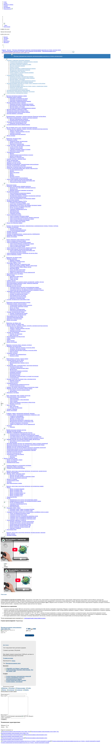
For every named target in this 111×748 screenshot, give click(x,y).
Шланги (12, 175)
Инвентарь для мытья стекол (13, 138)
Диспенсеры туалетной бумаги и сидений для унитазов (24, 376)
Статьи (5, 3)
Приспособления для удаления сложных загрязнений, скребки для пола (25, 282)
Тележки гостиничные (12, 227)
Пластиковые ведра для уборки (15, 273)
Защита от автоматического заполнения (11, 716)
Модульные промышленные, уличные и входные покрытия (22, 117)
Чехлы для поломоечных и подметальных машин (22, 198)
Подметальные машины (13, 199)
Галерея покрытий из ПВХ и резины (16, 680)
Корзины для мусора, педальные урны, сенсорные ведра (21, 379)
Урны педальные (14, 381)
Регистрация (7, 26)
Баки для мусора (14, 335)
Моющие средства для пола (14, 286)
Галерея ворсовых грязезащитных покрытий (18, 676)
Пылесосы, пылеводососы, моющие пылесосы (19, 186)
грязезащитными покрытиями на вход (34, 618)
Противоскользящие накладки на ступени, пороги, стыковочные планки (28, 86)
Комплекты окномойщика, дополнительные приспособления (22, 164)
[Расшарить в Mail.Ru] (26, 690)
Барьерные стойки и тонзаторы (15, 235)
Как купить (7, 41)
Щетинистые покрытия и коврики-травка (17, 110)
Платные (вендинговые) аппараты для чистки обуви (23, 350)
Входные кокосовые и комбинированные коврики (23, 68)
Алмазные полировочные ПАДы (18, 209)
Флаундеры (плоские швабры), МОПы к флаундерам (23, 265)
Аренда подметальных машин (17, 221)
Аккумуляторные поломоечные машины (20, 193)
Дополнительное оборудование (18, 182)
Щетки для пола (14, 277)
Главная (4, 50)
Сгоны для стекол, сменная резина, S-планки (18, 145)
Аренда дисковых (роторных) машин (19, 216)
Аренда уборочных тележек (14, 254)
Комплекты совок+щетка (16, 276)
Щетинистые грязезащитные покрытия (20, 70)
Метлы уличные (11, 135)
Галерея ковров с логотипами (14, 681)
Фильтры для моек (11, 535)
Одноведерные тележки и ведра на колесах (21, 305)
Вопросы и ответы (8, 4)
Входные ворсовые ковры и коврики (16, 102)
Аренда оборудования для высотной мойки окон (19, 179)
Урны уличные (10, 340)
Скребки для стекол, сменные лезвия (16, 159)
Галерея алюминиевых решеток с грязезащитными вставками (15, 678)
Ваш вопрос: (4, 714)
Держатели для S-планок (16, 148)
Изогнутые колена (14, 172)
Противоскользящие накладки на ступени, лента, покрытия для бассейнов (22, 51)
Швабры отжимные (12, 258)
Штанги (12, 153)
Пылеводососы (14, 189)
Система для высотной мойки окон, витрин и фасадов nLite (22, 168)
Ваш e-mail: (4, 695)
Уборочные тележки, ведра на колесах (20, 292)
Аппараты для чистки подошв (17, 349)
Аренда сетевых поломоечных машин (19, 220)
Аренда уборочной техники (14, 214)
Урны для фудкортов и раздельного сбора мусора (22, 402)
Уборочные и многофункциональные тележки (19, 291)
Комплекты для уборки (13, 392)
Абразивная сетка (14, 210)
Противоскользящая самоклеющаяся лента (12, 736)
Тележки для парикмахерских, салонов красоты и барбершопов (23, 234)
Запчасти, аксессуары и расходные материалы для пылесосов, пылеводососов (26, 471)
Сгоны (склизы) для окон (16, 146)
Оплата (5, 39)
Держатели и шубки (12, 140)
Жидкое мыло (13, 369)
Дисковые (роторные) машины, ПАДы (17, 201)
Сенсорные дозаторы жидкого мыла (19, 368)
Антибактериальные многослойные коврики (21, 82)
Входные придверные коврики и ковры (16, 96)
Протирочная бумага (15, 373)
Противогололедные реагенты (18, 134)
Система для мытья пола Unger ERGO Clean (18, 299)
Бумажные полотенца (15, 372)
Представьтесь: (5, 694)
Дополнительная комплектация (18, 197)
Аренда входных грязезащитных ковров (17, 93)
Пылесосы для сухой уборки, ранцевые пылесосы (23, 187)
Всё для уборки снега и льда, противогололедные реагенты (21, 127)
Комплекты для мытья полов (17, 261)
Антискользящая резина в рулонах (19, 88)
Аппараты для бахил (12, 353)
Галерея (6, 6)
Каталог (6, 37)
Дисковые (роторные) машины (18, 202)
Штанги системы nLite (16, 156)
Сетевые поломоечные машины (18, 194)
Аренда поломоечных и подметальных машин (19, 242)
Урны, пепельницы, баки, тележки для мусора (18, 395)
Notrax (13, 660)
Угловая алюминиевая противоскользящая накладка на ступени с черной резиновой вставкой (25, 742)
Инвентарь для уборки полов (14, 257)
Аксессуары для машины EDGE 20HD (20, 204)
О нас (5, 1)
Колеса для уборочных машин (14, 223)
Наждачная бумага (14, 212)
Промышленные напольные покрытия (20, 120)
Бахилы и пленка (14, 355)
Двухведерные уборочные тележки (19, 306)
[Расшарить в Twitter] (28, 688)
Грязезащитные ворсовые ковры (15, 75)
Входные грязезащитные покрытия (19, 119)
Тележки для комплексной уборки (18, 294)
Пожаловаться (8, 8)
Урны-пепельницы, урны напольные (16, 397)
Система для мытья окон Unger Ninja (16, 165)
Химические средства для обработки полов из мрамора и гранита (27, 290)
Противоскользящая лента (49, 51)
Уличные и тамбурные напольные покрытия (18, 60)
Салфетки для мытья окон (13, 161)
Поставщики (7, 7)
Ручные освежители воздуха (17, 385)
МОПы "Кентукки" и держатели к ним (20, 264)
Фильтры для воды (15, 176)
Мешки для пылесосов (12, 472)
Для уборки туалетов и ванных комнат (20, 390)
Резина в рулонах (14, 67)
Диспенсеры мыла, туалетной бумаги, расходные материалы (22, 365)
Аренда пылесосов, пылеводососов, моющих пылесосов (24, 217)
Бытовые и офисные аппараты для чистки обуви (22, 347)
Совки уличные (11, 338)
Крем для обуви (14, 351)
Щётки (11, 173)
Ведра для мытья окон (12, 160)
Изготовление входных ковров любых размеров (22, 78)
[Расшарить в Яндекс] (3, 690)
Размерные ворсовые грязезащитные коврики (21, 76)
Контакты (6, 42)
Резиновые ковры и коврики (14, 97)
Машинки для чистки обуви (14, 346)
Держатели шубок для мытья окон (18, 141)
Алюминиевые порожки (16, 74)
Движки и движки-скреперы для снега (20, 131)
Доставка (6, 38)
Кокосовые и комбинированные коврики (20, 101)
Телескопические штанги (13, 152)
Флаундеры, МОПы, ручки (14, 263)
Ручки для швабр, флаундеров (17, 269)
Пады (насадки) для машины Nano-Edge (20, 206)
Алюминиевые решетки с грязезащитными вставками (24, 61)
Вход (6, 25)
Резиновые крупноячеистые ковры (19, 98)
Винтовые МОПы (14, 268)
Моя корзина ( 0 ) (10, 46)
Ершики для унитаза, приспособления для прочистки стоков (22, 387)
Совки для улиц (14, 279)
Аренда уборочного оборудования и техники (18, 239)
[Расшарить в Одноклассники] (20, 688)
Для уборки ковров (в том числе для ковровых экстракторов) (25, 288)
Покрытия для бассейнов (16, 87)
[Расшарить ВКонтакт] (4, 688)
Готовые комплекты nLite (16, 169)
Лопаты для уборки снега (16, 130)
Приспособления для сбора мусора (16, 336)
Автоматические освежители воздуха (19, 384)
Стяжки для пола (11, 280)
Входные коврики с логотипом (15, 113)
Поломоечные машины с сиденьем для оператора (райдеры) (25, 195)
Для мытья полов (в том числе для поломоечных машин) (24, 287)
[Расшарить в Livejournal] (10, 690)
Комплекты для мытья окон (17, 144)
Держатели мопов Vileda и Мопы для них (20, 267)
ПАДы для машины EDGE (17, 208)
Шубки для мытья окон (16, 142)
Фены (11, 364)
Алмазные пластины (15, 213)
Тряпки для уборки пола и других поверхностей (22, 272)
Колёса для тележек (12, 236)
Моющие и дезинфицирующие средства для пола (19, 432)
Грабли (8, 339)
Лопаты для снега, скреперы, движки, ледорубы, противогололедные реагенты (27, 129)
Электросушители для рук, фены (15, 360)
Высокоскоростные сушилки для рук (19, 362)
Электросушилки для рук (16, 361)
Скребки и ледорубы (15, 133)
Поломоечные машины (13, 191)
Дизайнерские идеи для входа (17, 71)
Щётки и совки (11, 275)
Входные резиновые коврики (17, 65)
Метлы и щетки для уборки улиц (15, 324)
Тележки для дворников (13, 332)
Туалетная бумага (14, 377)
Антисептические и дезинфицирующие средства (22, 434)
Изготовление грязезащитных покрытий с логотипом (21, 91)
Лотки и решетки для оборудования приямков (22, 72)
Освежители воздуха (12, 383)
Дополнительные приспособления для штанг (21, 154)
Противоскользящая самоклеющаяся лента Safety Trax (15, 52)
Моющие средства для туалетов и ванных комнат (19, 388)
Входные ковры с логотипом (17, 79)
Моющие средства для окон (14, 163)
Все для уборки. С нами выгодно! (20, 668)
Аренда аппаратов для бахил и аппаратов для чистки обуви (22, 253)
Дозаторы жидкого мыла (16, 366)
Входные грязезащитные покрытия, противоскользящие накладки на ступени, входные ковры (36, 50)
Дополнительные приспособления (19, 178)
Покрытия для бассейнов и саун (18, 123)
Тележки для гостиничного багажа (16, 231)
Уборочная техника (11, 185)
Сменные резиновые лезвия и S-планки (20, 149)
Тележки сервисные (12, 232)
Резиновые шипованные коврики (18, 100)
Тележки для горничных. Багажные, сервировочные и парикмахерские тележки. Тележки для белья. (32, 225)
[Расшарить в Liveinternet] (19, 690)
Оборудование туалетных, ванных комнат (17, 358)
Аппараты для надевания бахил (18, 354)
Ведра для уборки (14, 307)
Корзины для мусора (15, 380)
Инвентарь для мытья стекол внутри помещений (19, 167)
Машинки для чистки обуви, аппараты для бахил (19, 345)
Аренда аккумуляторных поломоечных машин (22, 218)
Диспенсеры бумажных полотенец (19, 371)
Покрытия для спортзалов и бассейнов (17, 121)
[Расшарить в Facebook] (11, 688)
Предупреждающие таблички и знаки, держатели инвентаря (22, 283)
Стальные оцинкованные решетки (19, 63)
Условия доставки (8, 658)
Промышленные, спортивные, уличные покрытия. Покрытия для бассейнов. (26, 116)
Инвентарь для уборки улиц (13, 323)
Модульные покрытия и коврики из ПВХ (20, 64)
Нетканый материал (15, 375)
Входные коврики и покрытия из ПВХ (17, 109)
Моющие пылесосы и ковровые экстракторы (21, 190)
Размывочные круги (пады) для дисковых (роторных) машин (25, 205)
